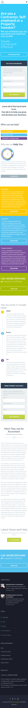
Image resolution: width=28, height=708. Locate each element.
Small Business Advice (7, 659)
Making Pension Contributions (14, 584)
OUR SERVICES (14, 176)
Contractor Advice (6, 651)
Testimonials (5, 617)
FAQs (4, 621)
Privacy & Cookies (7, 635)
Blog (2, 648)
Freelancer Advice (5, 655)
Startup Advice (5, 662)
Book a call (14, 288)
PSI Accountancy (15, 702)
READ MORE (14, 211)
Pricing (4, 626)
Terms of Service (6, 630)
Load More (15, 540)
